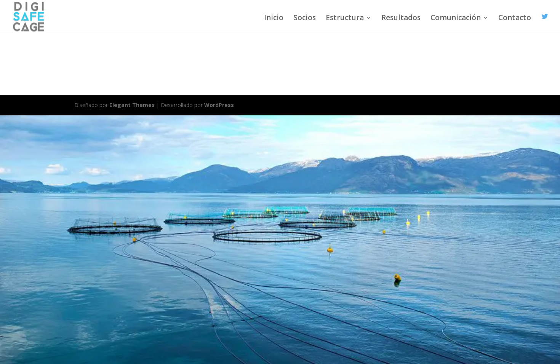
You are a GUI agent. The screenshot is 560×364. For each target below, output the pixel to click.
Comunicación (455, 18)
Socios (304, 18)
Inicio (273, 18)
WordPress (219, 105)
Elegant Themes (132, 105)
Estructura (345, 18)
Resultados (401, 18)
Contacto (514, 18)
